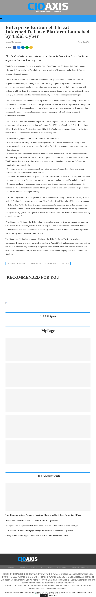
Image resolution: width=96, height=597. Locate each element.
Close (44, 595)
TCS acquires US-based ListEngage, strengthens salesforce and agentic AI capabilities (39, 531)
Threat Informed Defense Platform (43, 263)
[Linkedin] (77, 559)
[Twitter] (72, 559)
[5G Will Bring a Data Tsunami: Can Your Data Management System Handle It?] (48, 349)
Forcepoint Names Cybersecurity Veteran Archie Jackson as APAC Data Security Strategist (42, 526)
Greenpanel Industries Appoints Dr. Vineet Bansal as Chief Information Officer (37, 536)
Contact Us (62, 567)
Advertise (23, 567)
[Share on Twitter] (19, 47)
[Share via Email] (31, 47)
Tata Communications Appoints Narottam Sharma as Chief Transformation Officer (43, 515)
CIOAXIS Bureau (13, 42)
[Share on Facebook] (15, 47)
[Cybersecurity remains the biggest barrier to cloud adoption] (48, 452)
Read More (53, 595)
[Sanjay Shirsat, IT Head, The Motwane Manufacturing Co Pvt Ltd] (48, 375)
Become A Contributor (80, 567)
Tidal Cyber (65, 263)
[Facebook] (66, 559)
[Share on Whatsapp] (27, 47)
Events (34, 567)
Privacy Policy (47, 567)
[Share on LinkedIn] (23, 47)
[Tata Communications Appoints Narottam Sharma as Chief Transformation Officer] (48, 497)
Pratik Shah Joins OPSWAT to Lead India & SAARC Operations (32, 521)
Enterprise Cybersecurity (16, 263)
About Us (11, 567)
